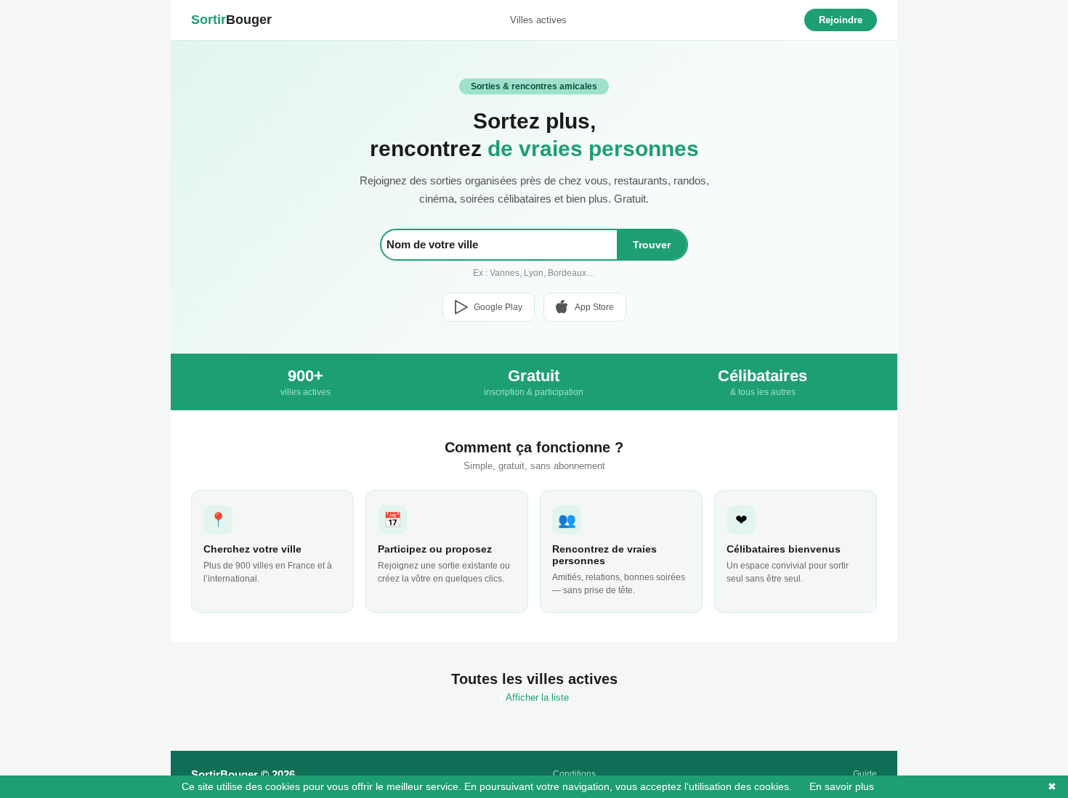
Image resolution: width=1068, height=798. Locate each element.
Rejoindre (840, 20)
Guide (865, 774)
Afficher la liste (536, 697)
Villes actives (538, 20)
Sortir (231, 19)
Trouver (652, 245)
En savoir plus (834, 786)
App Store (594, 307)
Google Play (498, 307)
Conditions (574, 774)
